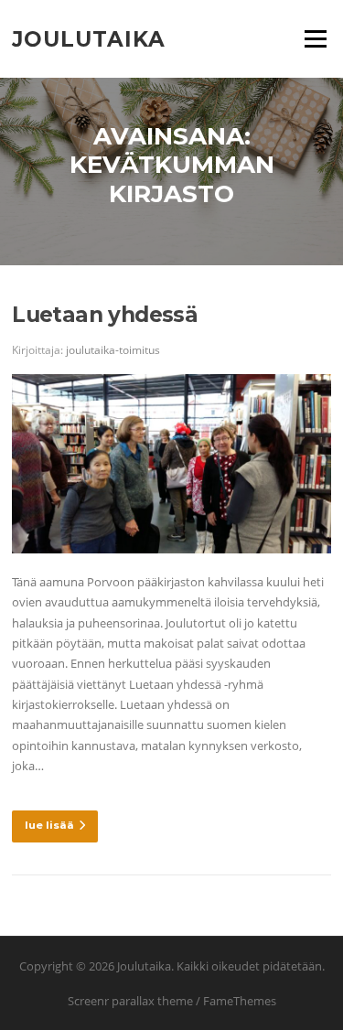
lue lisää (49, 825)
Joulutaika (89, 38)
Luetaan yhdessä (105, 314)
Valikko (315, 38)
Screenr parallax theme (130, 1000)
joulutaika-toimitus (113, 350)
